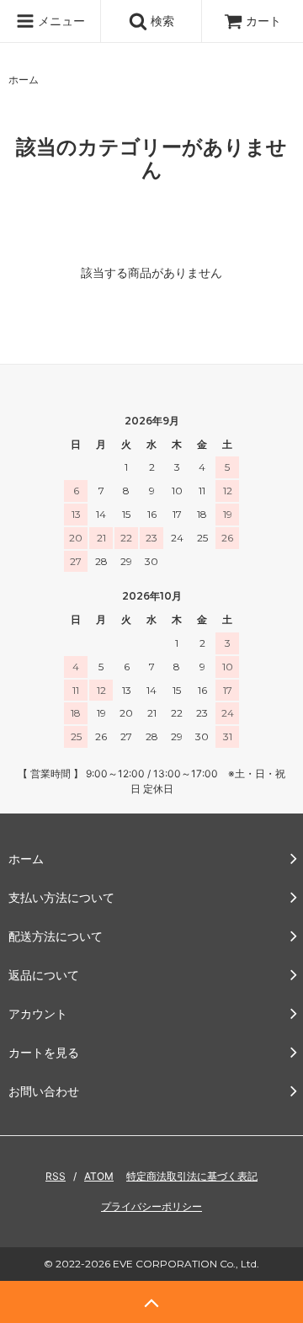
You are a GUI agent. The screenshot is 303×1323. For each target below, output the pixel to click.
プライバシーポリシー (151, 1206)
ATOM (99, 1176)
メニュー (60, 20)
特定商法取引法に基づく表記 (192, 1176)
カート (263, 20)
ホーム (23, 79)
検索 (160, 20)
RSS (55, 1176)
